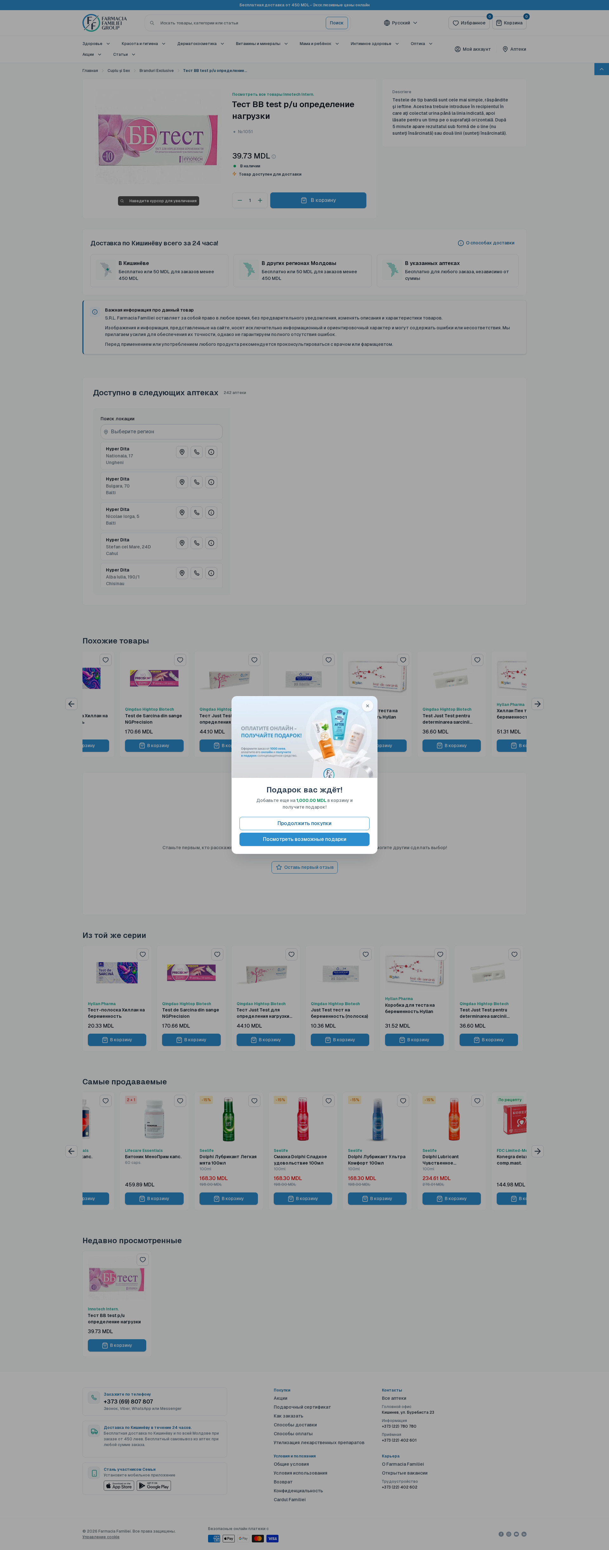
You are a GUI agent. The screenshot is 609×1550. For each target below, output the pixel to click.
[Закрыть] (367, 706)
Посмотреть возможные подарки (304, 839)
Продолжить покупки (304, 823)
